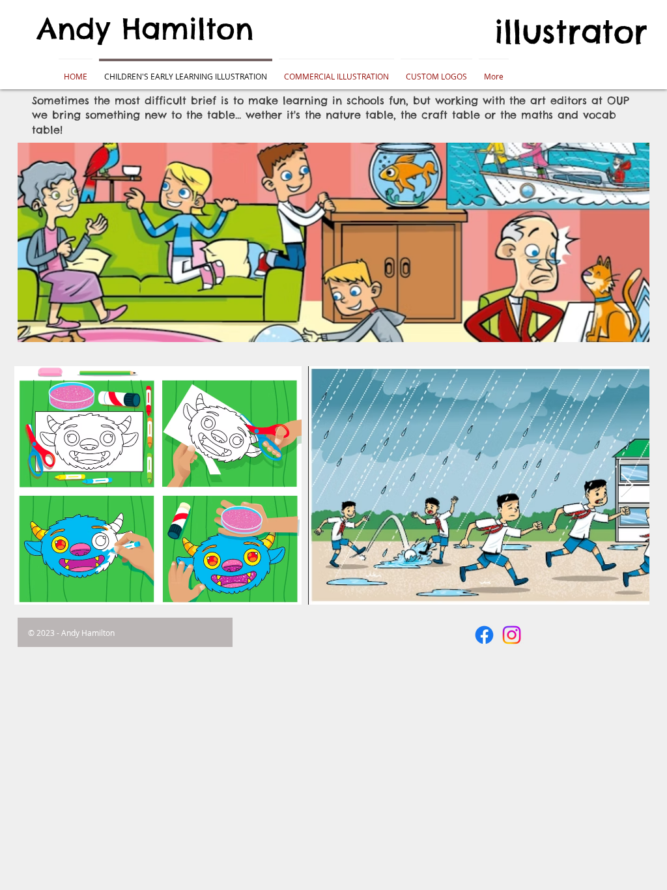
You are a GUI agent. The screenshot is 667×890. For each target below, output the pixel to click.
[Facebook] (484, 635)
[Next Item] (626, 485)
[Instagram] (512, 635)
